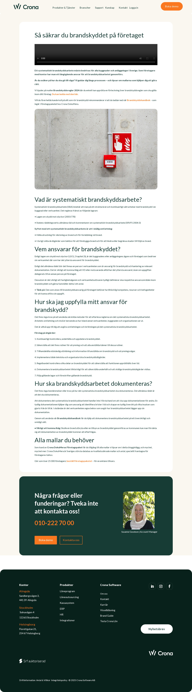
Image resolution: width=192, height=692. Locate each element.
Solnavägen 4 (27, 612)
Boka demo (172, 6)
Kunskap (109, 8)
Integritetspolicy (59, 680)
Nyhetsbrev (157, 629)
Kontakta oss (71, 540)
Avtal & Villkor (43, 680)
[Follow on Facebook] (169, 586)
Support (99, 8)
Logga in (133, 8)
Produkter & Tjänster (63, 8)
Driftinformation (27, 680)
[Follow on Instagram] (160, 586)
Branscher (85, 8)
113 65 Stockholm (29, 617)
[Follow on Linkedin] (152, 586)
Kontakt (123, 8)
